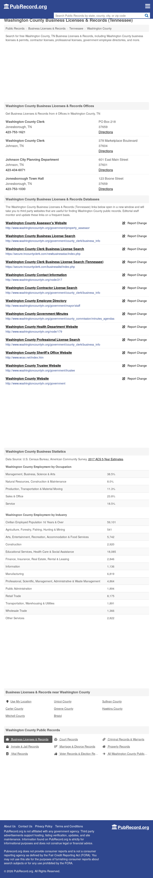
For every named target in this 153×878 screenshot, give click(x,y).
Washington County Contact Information (36, 274)
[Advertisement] (76, 72)
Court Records (68, 739)
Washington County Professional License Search (43, 339)
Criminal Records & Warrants (125, 739)
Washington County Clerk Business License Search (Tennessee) (54, 261)
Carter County (14, 708)
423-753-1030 (16, 188)
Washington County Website (27, 378)
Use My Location (20, 701)
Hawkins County (112, 708)
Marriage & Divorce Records (77, 746)
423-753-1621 (16, 132)
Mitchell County (15, 716)
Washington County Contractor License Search (41, 287)
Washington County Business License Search (40, 236)
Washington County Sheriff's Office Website (39, 352)
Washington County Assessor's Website (36, 223)
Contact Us (25, 826)
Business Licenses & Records (29, 739)
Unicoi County (63, 701)
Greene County (63, 708)
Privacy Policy (43, 826)
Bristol (58, 716)
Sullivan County (112, 701)
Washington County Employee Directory (36, 300)
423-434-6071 (16, 170)
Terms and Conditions (69, 826)
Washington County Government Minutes (37, 313)
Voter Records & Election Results (80, 754)
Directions (106, 132)
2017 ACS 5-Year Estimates (105, 459)
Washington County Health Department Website (42, 326)
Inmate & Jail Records (24, 746)
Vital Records (19, 754)
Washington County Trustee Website (33, 365)
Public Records (15, 28)
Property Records (118, 746)
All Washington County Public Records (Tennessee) (128, 754)
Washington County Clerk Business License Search (45, 248)
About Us (10, 826)
